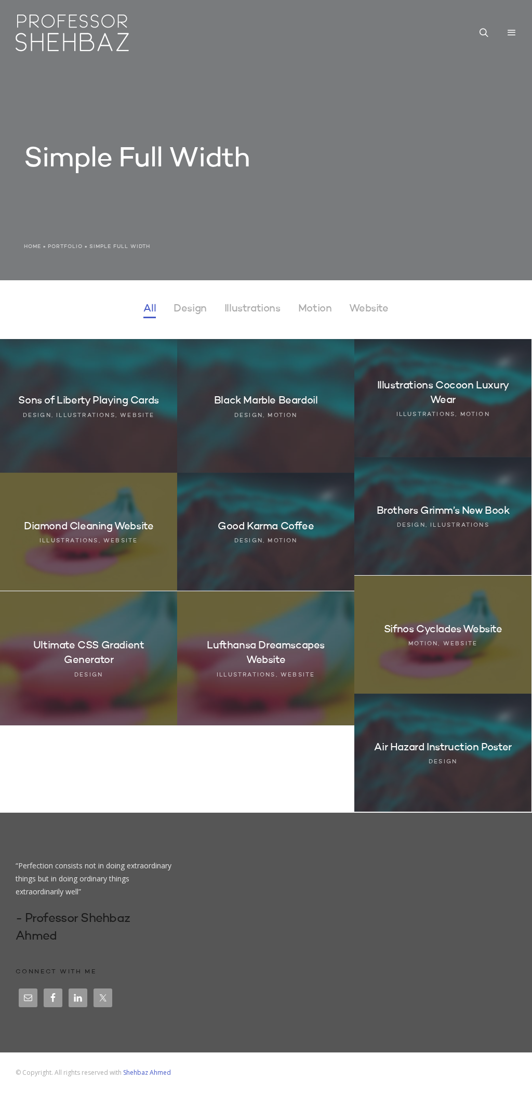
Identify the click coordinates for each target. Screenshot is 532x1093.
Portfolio (65, 246)
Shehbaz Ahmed (147, 1072)
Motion (315, 309)
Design (190, 309)
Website (368, 309)
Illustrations (252, 309)
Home (32, 246)
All (149, 309)
